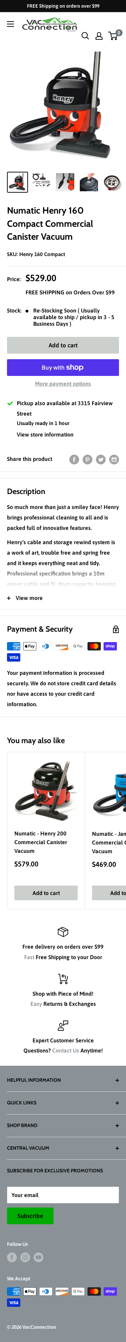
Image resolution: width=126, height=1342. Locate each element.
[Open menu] (10, 24)
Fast (29, 957)
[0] (113, 36)
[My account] (99, 36)
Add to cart (63, 345)
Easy (36, 1004)
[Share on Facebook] (74, 459)
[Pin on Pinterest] (87, 459)
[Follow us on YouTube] (38, 1257)
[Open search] (85, 36)
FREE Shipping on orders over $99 (63, 6)
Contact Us (65, 1050)
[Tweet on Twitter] (101, 459)
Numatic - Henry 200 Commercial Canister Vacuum (40, 842)
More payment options (63, 383)
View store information (45, 434)
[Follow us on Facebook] (12, 1257)
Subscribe (30, 1215)
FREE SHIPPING (46, 292)
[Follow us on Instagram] (25, 1257)
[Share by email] (114, 459)
